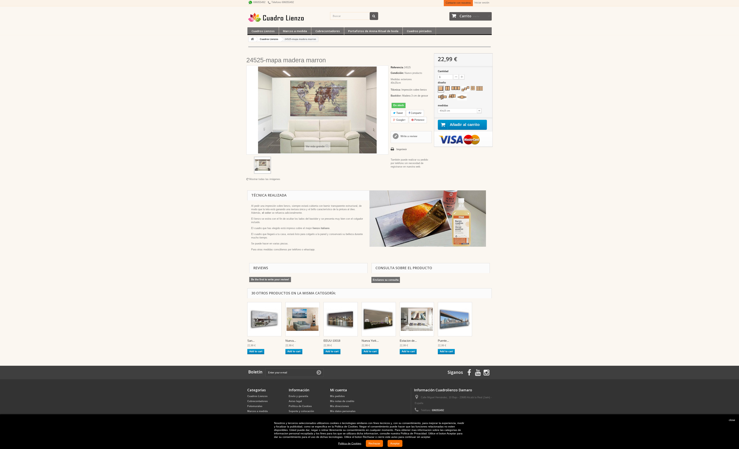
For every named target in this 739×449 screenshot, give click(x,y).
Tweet (399, 113)
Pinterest (419, 119)
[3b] (465, 89)
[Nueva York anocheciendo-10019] (379, 319)
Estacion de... (408, 340)
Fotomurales (254, 406)
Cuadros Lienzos (263, 31)
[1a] (441, 88)
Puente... (443, 340)
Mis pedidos (337, 396)
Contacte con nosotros (458, 2)
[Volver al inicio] (252, 39)
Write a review (408, 136)
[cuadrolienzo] (286, 17)
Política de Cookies (300, 406)
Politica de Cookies (349, 443)
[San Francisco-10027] (264, 319)
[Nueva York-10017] (302, 319)
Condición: (397, 73)
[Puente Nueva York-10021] (455, 319)
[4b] (479, 88)
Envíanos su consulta (386, 279)
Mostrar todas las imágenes (264, 179)
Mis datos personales (342, 411)
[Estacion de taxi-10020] (417, 319)
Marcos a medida (295, 31)
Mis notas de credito (342, 401)
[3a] (455, 88)
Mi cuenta (338, 390)
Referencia (397, 67)
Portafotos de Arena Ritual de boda (373, 31)
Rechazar (374, 443)
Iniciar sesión (481, 2)
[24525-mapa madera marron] (262, 165)
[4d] (452, 96)
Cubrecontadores (327, 31)
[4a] (473, 88)
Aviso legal (295, 401)
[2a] (447, 88)
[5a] (462, 97)
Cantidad (443, 71)
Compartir (415, 113)
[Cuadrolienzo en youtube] (478, 372)
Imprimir (401, 149)
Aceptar (395, 443)
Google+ (400, 119)
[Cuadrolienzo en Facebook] (469, 372)
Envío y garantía (298, 396)
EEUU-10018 (332, 340)
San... (251, 340)
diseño (442, 82)
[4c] (442, 97)
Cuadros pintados (419, 31)
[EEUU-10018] (341, 319)
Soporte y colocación (301, 411)
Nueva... (290, 340)
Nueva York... (370, 340)
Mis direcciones (339, 406)
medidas (443, 105)
